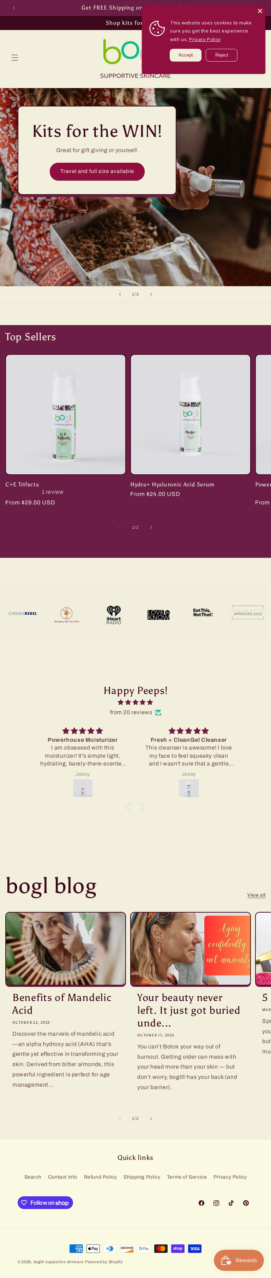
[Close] (260, 11)
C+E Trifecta (22, 484)
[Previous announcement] (14, 8)
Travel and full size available (97, 171)
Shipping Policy (142, 1177)
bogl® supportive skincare (59, 1262)
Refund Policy (100, 1177)
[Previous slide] (120, 294)
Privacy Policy (230, 1177)
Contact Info (62, 1177)
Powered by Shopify (104, 1262)
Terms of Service (187, 1177)
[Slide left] (120, 527)
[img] (135, 702)
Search (33, 1177)
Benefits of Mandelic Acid (62, 1004)
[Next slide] (151, 294)
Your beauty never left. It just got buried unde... (188, 1010)
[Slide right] (151, 527)
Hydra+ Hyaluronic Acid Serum (172, 484)
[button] (15, 57)
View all (256, 895)
